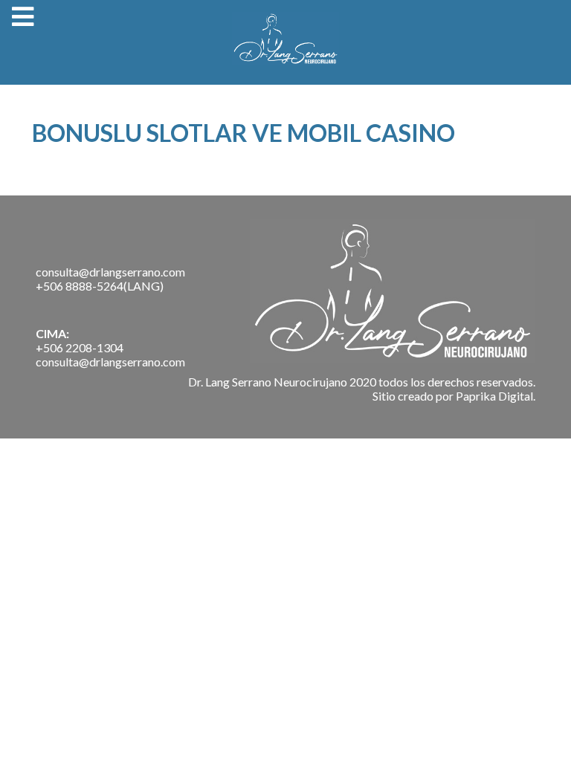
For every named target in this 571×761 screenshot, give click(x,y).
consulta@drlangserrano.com (110, 272)
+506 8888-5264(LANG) (100, 286)
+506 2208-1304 (79, 347)
